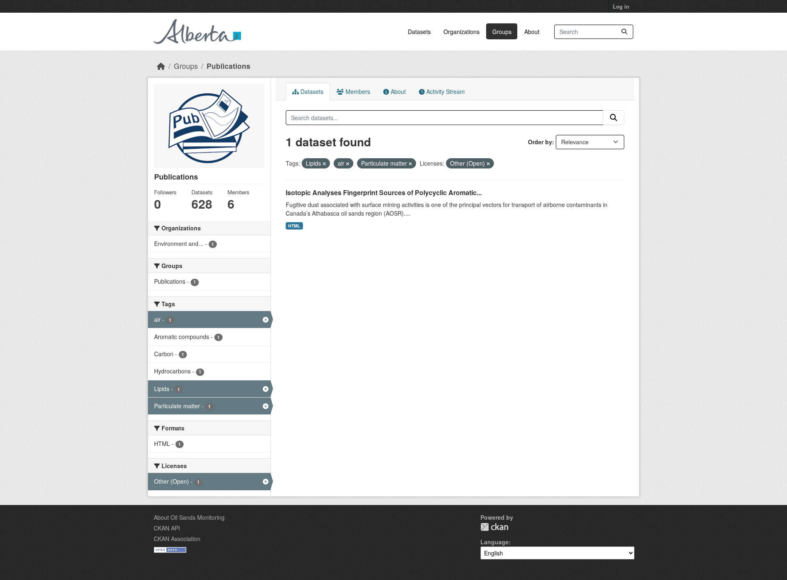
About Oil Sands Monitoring (189, 517)
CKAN (494, 527)
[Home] (161, 66)
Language (494, 542)
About (531, 31)
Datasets (419, 31)
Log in (621, 6)
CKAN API (167, 528)
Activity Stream (445, 91)
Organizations (462, 31)
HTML (294, 226)
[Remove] (324, 163)
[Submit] (624, 32)
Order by (540, 142)
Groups (502, 31)
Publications (228, 66)
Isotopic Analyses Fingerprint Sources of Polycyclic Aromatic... (384, 192)
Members (357, 91)
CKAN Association (177, 539)
